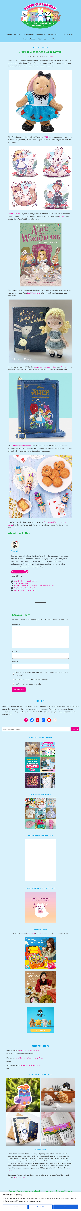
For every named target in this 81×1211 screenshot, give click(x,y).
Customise (15, 1207)
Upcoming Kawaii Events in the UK (25, 581)
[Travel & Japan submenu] (35, 38)
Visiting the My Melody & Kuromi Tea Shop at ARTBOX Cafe (33, 586)
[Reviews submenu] (33, 34)
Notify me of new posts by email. (28, 684)
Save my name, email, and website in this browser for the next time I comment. (41, 673)
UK (45, 137)
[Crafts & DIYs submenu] (58, 34)
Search (75, 729)
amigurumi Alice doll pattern (45, 367)
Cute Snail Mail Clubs (21, 583)
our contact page (19, 1177)
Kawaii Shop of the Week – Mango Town (29, 1058)
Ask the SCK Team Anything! (29, 1050)
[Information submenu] (24, 34)
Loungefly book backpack (22, 445)
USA (49, 137)
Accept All (65, 1207)
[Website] (26, 571)
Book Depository (33, 293)
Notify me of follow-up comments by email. (32, 679)
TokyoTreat (31, 934)
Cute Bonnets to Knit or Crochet (24, 588)
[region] (40, 1201)
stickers (62, 216)
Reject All (40, 1207)
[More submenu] (57, 38)
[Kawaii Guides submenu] (50, 38)
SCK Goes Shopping (40, 47)
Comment (16, 624)
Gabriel (50, 56)
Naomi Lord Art (14, 213)
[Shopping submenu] (44, 34)
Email (15, 662)
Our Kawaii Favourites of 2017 (31, 1065)
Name (15, 651)
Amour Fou (65, 367)
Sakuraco (40, 934)
